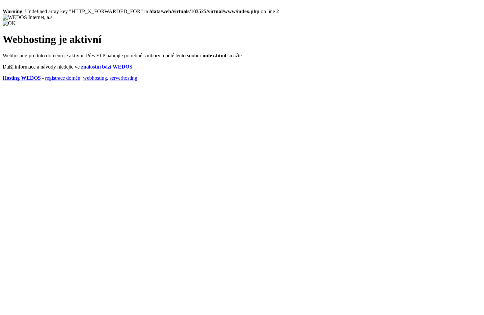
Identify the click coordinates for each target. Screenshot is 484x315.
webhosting (95, 78)
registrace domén (62, 78)
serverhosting (123, 78)
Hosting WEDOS (22, 78)
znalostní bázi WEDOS (106, 67)
